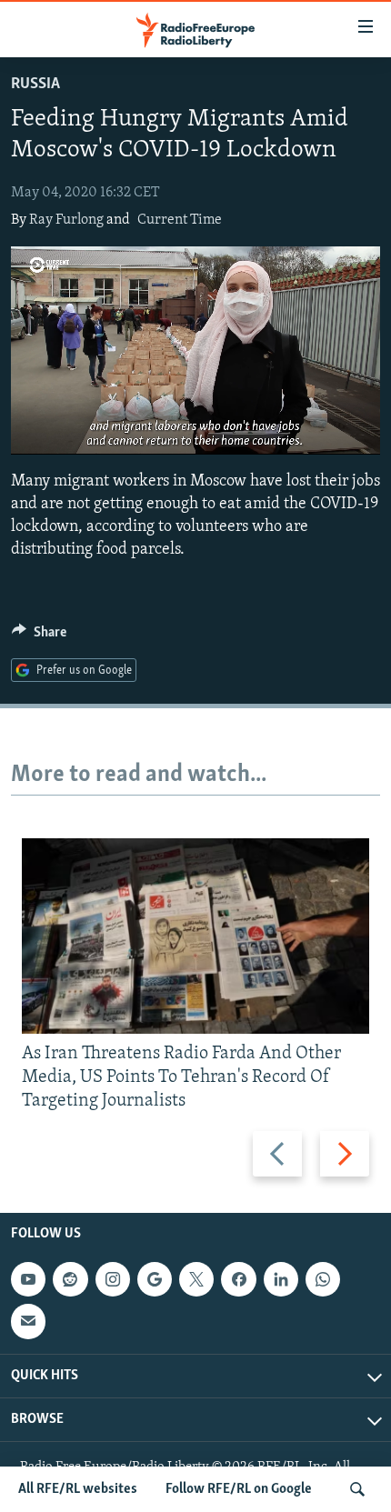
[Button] (39, 636)
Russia (35, 84)
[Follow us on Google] (154, 1279)
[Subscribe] (28, 1321)
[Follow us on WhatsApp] (323, 1279)
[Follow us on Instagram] (112, 1279)
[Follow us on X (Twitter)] (196, 1279)
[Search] (357, 1489)
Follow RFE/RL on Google (238, 1489)
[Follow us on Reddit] (70, 1279)
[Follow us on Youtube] (28, 1279)
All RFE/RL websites (77, 1489)
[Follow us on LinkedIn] (281, 1279)
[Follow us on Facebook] (238, 1279)
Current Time (179, 220)
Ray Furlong (66, 220)
